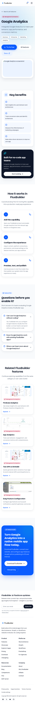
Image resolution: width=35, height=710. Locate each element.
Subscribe (28, 606)
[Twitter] (6, 699)
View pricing (11, 570)
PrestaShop (22, 651)
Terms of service (26, 689)
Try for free (10, 47)
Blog (2, 669)
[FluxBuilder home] (6, 3)
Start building (16, 174)
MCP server (5, 679)
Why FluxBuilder (23, 669)
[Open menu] (32, 3)
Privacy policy (5, 689)
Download (4, 654)
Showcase (4, 645)
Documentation (6, 666)
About (20, 666)
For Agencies (23, 654)
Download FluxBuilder (14, 563)
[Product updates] (27, 3)
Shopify (21, 645)
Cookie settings (5, 692)
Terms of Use (24, 610)
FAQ (2, 676)
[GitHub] (13, 699)
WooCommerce (23, 642)
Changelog (4, 658)
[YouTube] (10, 699)
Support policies (15, 689)
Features (4, 642)
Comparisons (5, 672)
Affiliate (21, 672)
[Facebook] (2, 699)
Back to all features (10, 11)
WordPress (22, 648)
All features (25, 47)
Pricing (3, 651)
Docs (6, 53)
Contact (21, 676)
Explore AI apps (6, 648)
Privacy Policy (5, 612)
